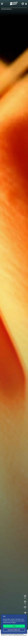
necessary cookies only (14, 630)
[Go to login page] (26, 3)
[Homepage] (14, 3)
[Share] (25, 613)
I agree (14, 626)
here (14, 622)
